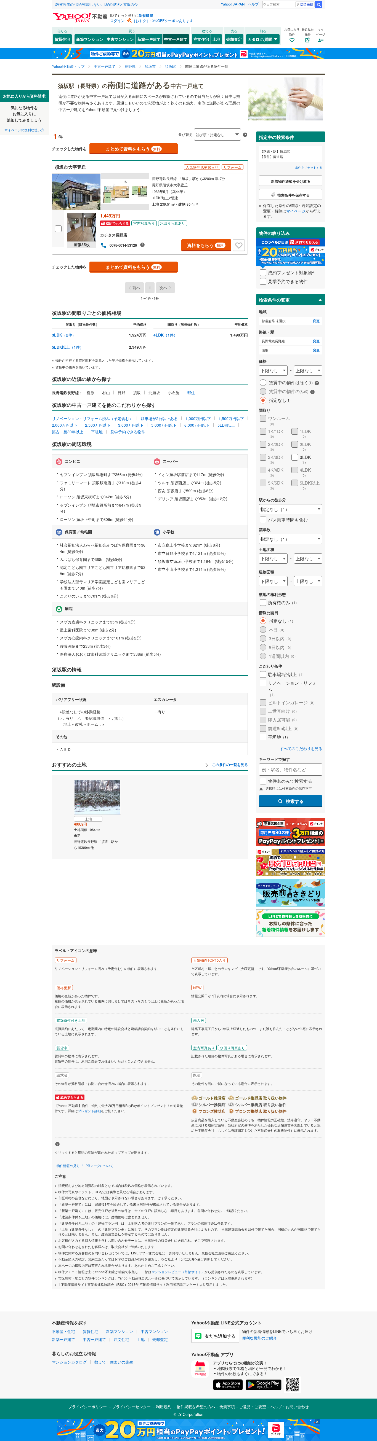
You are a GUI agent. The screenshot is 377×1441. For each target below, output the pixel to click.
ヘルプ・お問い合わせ (289, 1406)
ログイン (117, 20)
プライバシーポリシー (87, 1406)
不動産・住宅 (63, 1331)
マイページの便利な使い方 (24, 129)
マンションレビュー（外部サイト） (178, 1271)
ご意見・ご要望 (252, 1406)
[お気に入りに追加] (239, 245)
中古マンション (120, 39)
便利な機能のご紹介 (259, 1338)
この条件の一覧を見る (229, 764)
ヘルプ (253, 4)
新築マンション (89, 39)
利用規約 (163, 1406)
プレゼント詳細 (89, 1110)
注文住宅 (201, 39)
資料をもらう (205, 245)
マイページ (296, 211)
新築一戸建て (149, 39)
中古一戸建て (175, 39)
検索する (295, 801)
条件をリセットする (308, 167)
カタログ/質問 (260, 39)
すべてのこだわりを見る (301, 748)
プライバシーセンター (131, 1406)
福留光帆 (306, 4)
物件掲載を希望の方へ (196, 1406)
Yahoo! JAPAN (233, 4)
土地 (216, 39)
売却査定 (234, 39)
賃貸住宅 (62, 39)
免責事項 (227, 1406)
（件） (64, 335)
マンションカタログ (69, 1362)
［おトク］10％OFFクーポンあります (162, 20)
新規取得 (146, 15)
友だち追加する (220, 1336)
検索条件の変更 (274, 300)
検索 (318, 4)
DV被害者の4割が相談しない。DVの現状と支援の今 (96, 4)
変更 (316, 321)
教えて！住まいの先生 (113, 1362)
